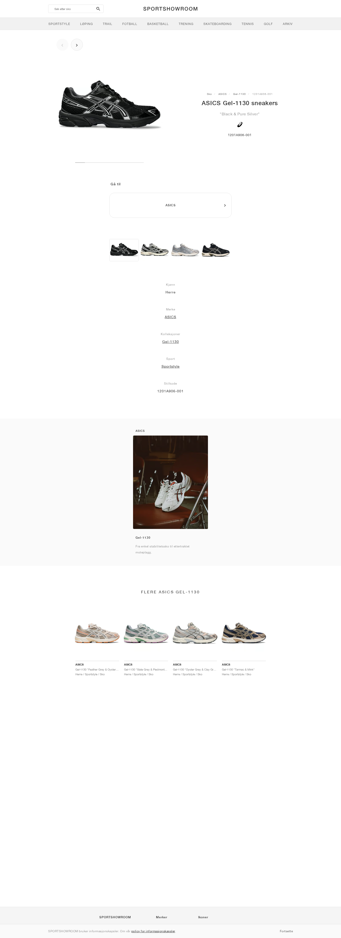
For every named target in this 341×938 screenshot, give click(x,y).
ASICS (222, 93)
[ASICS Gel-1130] (124, 250)
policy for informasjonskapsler (153, 931)
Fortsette (286, 931)
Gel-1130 (239, 93)
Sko (209, 93)
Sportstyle (171, 366)
